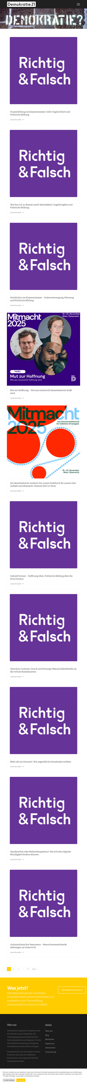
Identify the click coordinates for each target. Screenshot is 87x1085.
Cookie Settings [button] (9, 1080)
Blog (47, 1035)
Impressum (50, 1044)
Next (34, 969)
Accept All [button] (21, 1080)
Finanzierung (50, 1052)
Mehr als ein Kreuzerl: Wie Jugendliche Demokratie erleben (40, 761)
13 (27, 969)
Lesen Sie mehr (15, 120)
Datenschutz (50, 1048)
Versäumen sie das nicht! (72, 990)
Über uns (49, 1031)
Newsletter (49, 1039)
